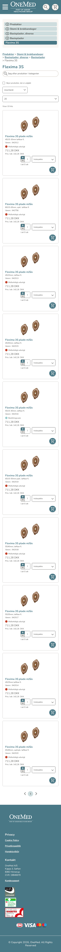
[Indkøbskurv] (55, 7)
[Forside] (23, 7)
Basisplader (38, 57)
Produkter (8, 54)
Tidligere (26, 794)
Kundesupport (12, 880)
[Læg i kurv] (52, 170)
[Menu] (5, 7)
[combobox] (15, 90)
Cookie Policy (12, 840)
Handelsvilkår (12, 851)
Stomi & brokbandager (30, 54)
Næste (34, 794)
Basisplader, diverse (16, 57)
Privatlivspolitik (13, 845)
